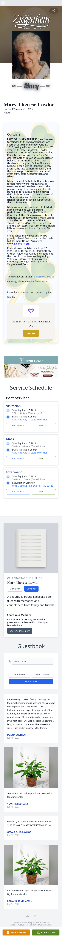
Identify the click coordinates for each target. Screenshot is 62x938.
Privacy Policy (22, 925)
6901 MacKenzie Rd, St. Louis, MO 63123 (32, 485)
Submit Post (31, 681)
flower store (41, 281)
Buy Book (31, 588)
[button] (31, 767)
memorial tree (43, 276)
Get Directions (18, 425)
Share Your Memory (20, 630)
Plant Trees (43, 425)
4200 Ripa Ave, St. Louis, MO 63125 (29, 419)
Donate (30, 333)
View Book (15, 588)
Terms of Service (39, 925)
